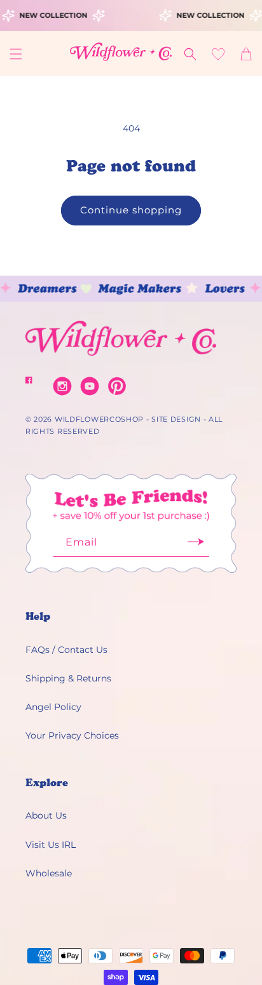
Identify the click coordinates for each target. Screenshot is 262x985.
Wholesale (48, 873)
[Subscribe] (195, 546)
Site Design (176, 419)
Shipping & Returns (68, 678)
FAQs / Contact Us (66, 649)
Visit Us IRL (50, 844)
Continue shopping (131, 210)
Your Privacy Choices (72, 735)
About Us (46, 815)
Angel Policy (53, 707)
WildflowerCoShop (99, 419)
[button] (16, 54)
